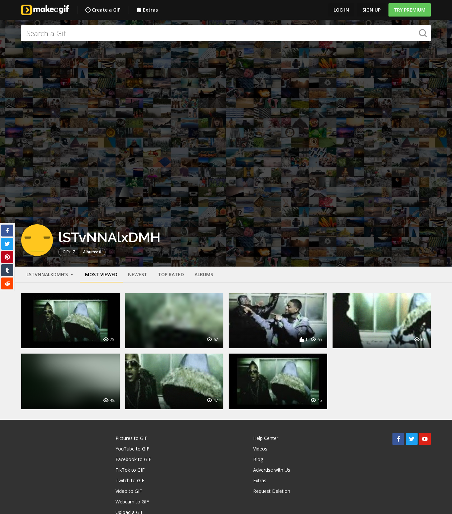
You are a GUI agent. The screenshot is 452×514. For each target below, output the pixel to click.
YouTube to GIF (132, 449)
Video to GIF (128, 491)
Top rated (171, 274)
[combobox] (226, 33)
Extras (150, 10)
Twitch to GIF (129, 480)
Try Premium (410, 10)
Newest (137, 274)
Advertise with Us (271, 470)
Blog (258, 459)
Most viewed (101, 274)
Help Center (265, 438)
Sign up (371, 10)
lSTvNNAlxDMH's (47, 274)
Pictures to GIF (131, 438)
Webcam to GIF (132, 501)
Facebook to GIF (133, 459)
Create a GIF (106, 10)
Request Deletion (271, 491)
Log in (341, 10)
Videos (260, 449)
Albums (204, 274)
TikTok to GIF (130, 470)
